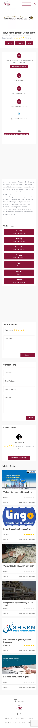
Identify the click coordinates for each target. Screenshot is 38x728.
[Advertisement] (19, 303)
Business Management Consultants (16, 134)
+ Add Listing (26, 4)
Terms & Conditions (20, 718)
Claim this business (20, 119)
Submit (27, 355)
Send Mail (20, 43)
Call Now (9, 43)
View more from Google (19, 458)
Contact (30, 718)
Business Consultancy (28, 502)
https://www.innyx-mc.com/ (19, 106)
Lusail (7, 687)
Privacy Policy (9, 718)
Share (29, 43)
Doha (6, 502)
